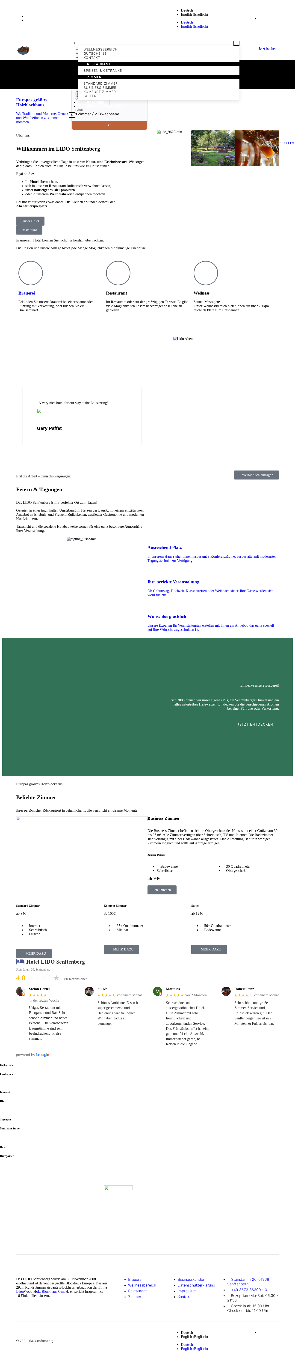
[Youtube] (237, 18)
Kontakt (92, 58)
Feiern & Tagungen (105, 106)
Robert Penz (244, 989)
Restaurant (99, 64)
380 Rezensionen (75, 979)
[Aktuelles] (284, 131)
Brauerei (95, 102)
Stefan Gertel (39, 989)
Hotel (93, 43)
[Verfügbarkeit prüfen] (109, 125)
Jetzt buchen (268, 49)
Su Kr (102, 989)
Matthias (173, 989)
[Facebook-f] (219, 18)
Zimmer (94, 77)
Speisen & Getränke (103, 70)
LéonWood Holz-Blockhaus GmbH (42, 1291)
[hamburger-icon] (236, 43)
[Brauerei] (30, 273)
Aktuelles (284, 143)
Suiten (90, 96)
